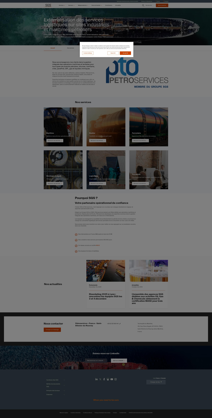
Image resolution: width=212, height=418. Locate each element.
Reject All (113, 53)
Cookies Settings (88, 53)
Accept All (125, 53)
